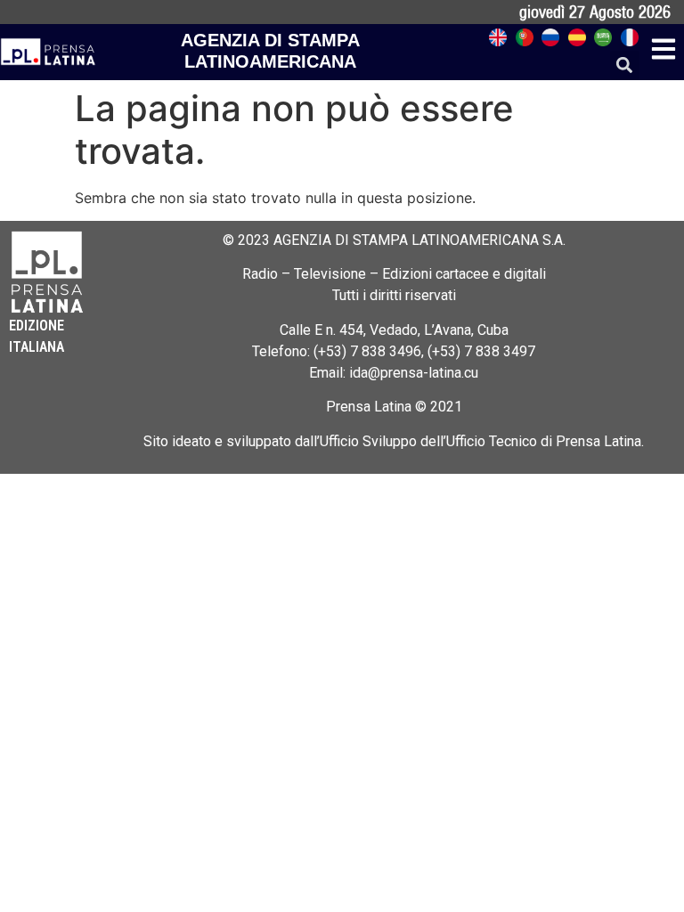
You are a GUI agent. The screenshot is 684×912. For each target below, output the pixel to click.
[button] (624, 65)
